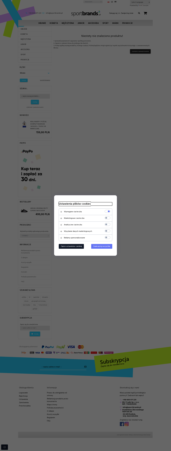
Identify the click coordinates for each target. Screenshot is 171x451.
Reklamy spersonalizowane (74, 237)
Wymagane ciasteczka (73, 211)
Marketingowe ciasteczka (74, 218)
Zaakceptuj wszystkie (101, 246)
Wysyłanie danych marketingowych (78, 231)
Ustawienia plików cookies (75, 204)
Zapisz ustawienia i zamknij (71, 246)
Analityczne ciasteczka (73, 224)
